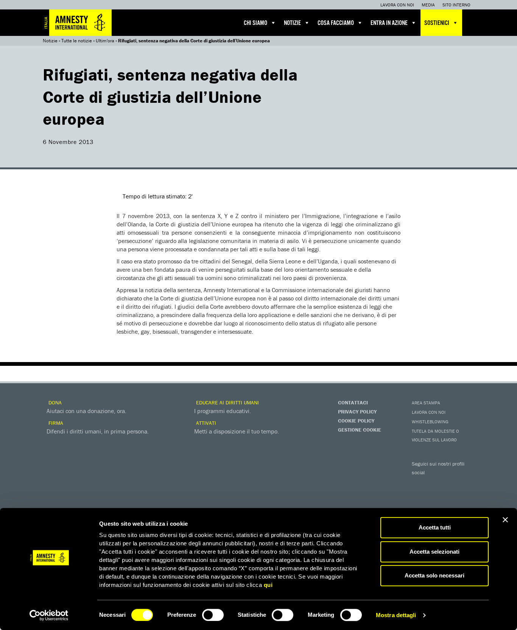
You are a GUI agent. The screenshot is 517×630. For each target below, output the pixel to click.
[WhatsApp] (434, 496)
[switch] (213, 615)
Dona (54, 402)
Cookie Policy (356, 420)
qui (268, 585)
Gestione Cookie (359, 429)
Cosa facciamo (336, 23)
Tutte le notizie (76, 40)
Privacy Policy (357, 411)
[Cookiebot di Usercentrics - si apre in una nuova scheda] (49, 615)
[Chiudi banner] (505, 519)
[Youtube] (449, 483)
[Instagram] (464, 483)
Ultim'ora (105, 40)
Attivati (205, 422)
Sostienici (436, 23)
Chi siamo (255, 23)
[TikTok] (449, 496)
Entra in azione (389, 23)
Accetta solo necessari (434, 575)
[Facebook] (419, 483)
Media (428, 5)
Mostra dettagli (396, 615)
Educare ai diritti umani (227, 402)
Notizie (292, 23)
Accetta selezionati (434, 551)
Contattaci (353, 402)
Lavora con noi (397, 5)
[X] (434, 483)
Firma (55, 422)
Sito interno (456, 5)
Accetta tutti (435, 527)
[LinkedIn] (419, 496)
